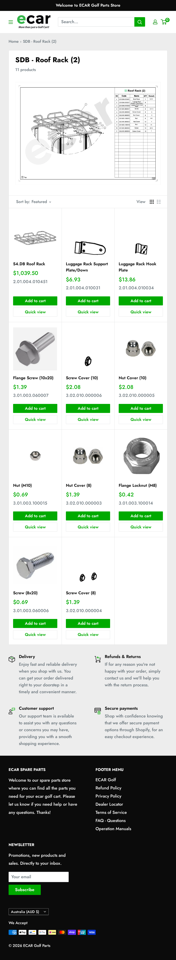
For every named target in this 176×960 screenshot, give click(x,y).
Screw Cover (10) (82, 378)
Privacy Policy (108, 796)
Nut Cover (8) (78, 485)
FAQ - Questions (111, 820)
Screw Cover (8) (81, 593)
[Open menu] (11, 22)
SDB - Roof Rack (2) (39, 41)
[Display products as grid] (152, 202)
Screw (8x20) (25, 593)
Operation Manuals (113, 829)
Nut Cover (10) (132, 378)
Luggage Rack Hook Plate (137, 267)
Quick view (35, 312)
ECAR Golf (106, 780)
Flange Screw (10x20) (33, 378)
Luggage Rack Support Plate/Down (87, 267)
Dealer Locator (109, 804)
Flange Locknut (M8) (138, 485)
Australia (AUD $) (25, 911)
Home (14, 41)
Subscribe (24, 890)
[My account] (155, 22)
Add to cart (35, 301)
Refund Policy (108, 788)
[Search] (139, 22)
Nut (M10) (22, 485)
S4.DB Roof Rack (29, 264)
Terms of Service (111, 812)
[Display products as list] (159, 202)
